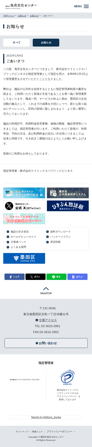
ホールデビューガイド (23, 236)
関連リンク (37, 431)
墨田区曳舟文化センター (38, 6)
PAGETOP (46, 293)
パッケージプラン (60, 236)
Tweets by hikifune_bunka (46, 417)
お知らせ (22, 15)
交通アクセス (48, 320)
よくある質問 (18, 246)
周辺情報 (55, 241)
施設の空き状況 (20, 231)
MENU (78, 6)
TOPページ (8, 15)
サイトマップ (22, 431)
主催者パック (18, 241)
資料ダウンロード (60, 231)
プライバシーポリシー (59, 431)
